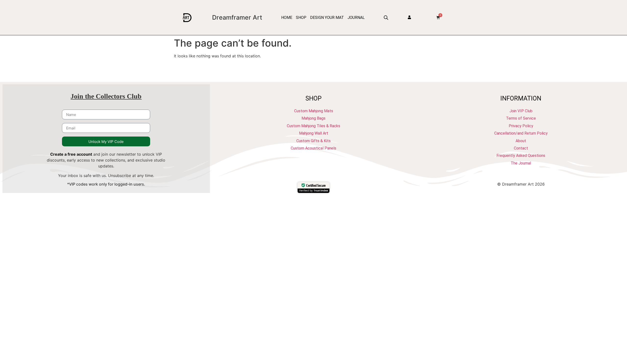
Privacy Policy (521, 126)
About (521, 141)
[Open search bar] (386, 17)
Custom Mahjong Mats (313, 111)
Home (286, 17)
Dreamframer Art (237, 17)
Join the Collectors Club (106, 96)
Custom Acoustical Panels (313, 148)
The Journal (521, 163)
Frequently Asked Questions (520, 155)
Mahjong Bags (313, 118)
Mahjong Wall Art (313, 133)
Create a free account (71, 154)
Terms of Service (521, 118)
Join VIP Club (520, 111)
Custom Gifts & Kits (313, 141)
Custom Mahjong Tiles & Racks (313, 126)
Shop (301, 17)
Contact (521, 148)
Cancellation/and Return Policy (521, 133)
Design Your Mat (327, 17)
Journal (356, 17)
